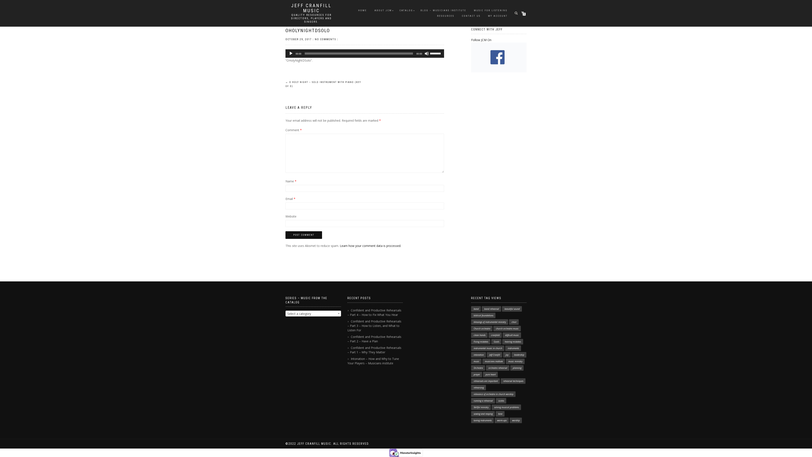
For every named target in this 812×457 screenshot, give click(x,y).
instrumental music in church (488, 348)
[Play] (291, 53)
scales (501, 400)
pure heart (491, 374)
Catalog (406, 10)
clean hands (480, 335)
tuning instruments (483, 420)
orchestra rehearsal (497, 367)
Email (290, 199)
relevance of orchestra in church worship (493, 394)
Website (290, 216)
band (476, 308)
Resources (445, 16)
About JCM (383, 10)
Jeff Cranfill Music (311, 8)
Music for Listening (491, 10)
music (476, 361)
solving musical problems (506, 407)
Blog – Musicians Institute (443, 10)
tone (500, 413)
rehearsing (479, 387)
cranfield (495, 335)
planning (517, 367)
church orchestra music (507, 328)
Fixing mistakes (481, 341)
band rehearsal (491, 308)
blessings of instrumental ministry (490, 322)
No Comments (325, 39)
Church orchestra (482, 328)
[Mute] (427, 53)
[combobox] (313, 314)
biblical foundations (483, 315)
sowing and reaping (483, 413)
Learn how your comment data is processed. (370, 246)
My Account (498, 16)
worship (516, 420)
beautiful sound (512, 308)
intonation (479, 354)
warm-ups (502, 420)
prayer (477, 374)
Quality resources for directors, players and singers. (311, 18)
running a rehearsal (483, 400)
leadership (519, 354)
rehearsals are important (486, 381)
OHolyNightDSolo (307, 30)
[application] (364, 53)
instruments (513, 348)
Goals (496, 341)
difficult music (512, 335)
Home (362, 10)
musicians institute (494, 361)
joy (507, 354)
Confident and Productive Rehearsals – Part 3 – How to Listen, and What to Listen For (374, 325)
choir (514, 322)
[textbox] (313, 314)
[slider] (436, 53)
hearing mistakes (513, 341)
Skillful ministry (481, 407)
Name (290, 181)
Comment (293, 130)
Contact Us (471, 16)
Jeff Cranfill (494, 354)
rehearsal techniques (513, 381)
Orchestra (478, 367)
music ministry (515, 361)
